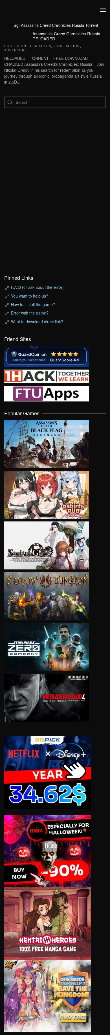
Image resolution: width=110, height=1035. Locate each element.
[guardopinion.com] (46, 355)
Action (73, 46)
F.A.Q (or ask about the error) (37, 287)
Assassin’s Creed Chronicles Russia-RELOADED (67, 36)
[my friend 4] (46, 393)
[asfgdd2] (47, 922)
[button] (103, 10)
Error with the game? (30, 313)
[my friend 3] (46, 375)
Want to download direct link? (37, 321)
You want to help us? (29, 296)
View (46, 442)
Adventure (15, 50)
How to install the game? (33, 304)
